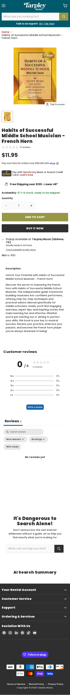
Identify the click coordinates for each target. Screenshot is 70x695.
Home (5, 32)
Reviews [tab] (13, 421)
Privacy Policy (55, 684)
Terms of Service (16, 684)
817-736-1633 (46, 23)
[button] (35, 376)
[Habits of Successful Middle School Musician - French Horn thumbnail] (7, 116)
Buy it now (34, 228)
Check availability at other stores (21, 250)
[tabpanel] (35, 461)
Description (13, 268)
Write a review (35, 407)
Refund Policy (36, 684)
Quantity (7, 198)
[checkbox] (12, 447)
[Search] (63, 16)
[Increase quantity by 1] (31, 205)
